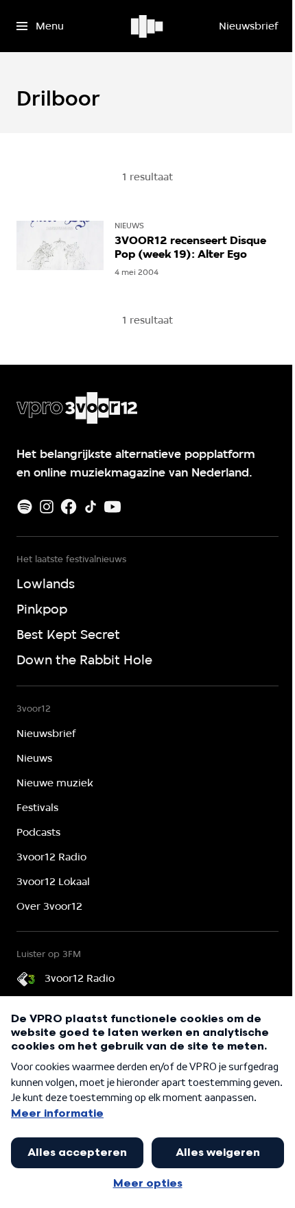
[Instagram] (46, 506)
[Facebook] (68, 506)
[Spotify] (24, 506)
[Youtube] (112, 506)
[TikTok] (90, 506)
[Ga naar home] (147, 26)
